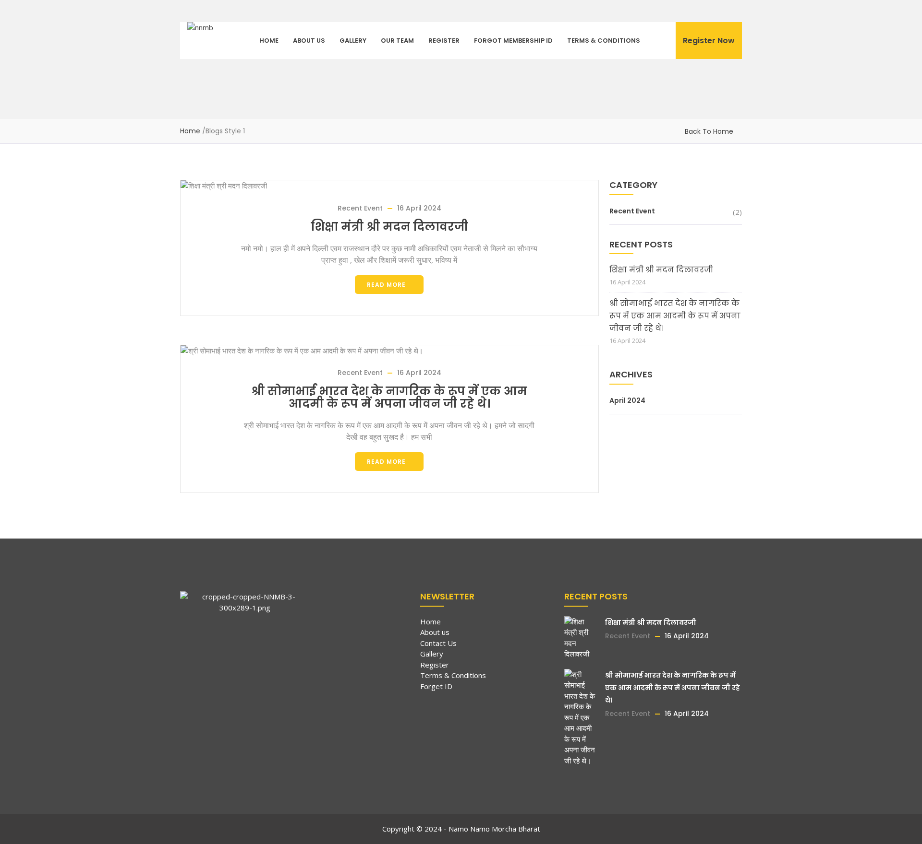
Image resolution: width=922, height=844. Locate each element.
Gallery (353, 40)
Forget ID (436, 686)
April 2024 (627, 400)
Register (444, 40)
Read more (386, 285)
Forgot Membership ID (513, 40)
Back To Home (709, 131)
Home (269, 40)
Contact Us (438, 643)
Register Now (709, 40)
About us (309, 40)
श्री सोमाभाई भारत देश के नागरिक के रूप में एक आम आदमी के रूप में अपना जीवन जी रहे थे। (389, 397)
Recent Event (360, 208)
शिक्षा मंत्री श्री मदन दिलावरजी (389, 226)
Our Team (397, 40)
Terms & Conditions (603, 40)
